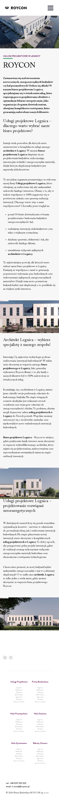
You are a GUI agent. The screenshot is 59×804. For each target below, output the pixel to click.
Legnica (19, 687)
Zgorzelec (19, 697)
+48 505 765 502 (17, 783)
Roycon (19, 8)
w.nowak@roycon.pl (21, 786)
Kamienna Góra (19, 702)
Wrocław (19, 699)
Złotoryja (19, 692)
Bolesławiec (19, 694)
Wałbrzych (18, 690)
